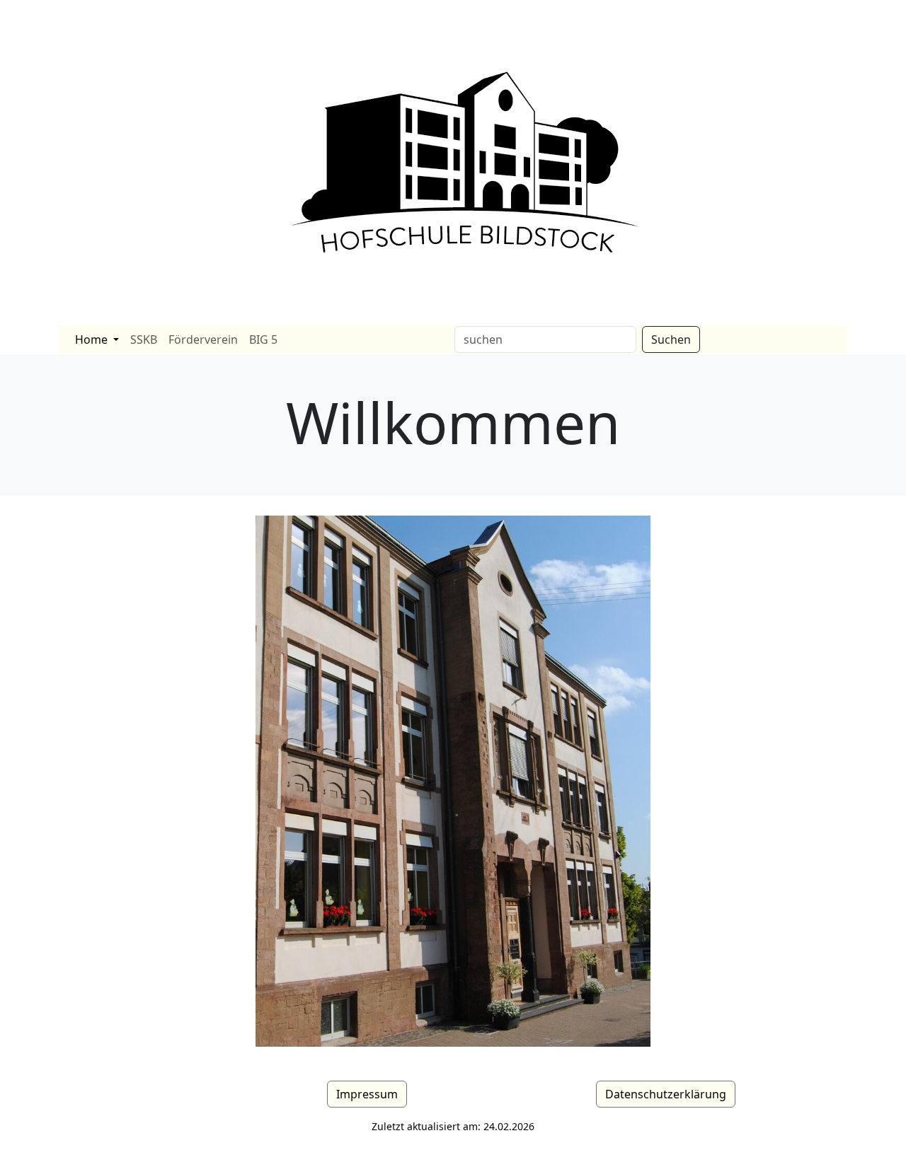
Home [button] (92, 339)
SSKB (143, 339)
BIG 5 (263, 339)
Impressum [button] (367, 1094)
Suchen (671, 339)
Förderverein (203, 339)
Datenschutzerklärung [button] (665, 1094)
